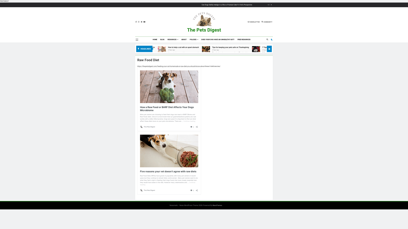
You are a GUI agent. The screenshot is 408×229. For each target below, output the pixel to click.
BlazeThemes (217, 205)
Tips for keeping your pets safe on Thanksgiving (210, 47)
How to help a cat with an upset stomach (163, 47)
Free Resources (243, 39)
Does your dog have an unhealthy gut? (217, 39)
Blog (162, 39)
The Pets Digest (204, 30)
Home (155, 39)
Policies (193, 39)
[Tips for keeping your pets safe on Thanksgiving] (186, 50)
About (184, 39)
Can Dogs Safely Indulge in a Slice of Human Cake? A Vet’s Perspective (227, 5)
